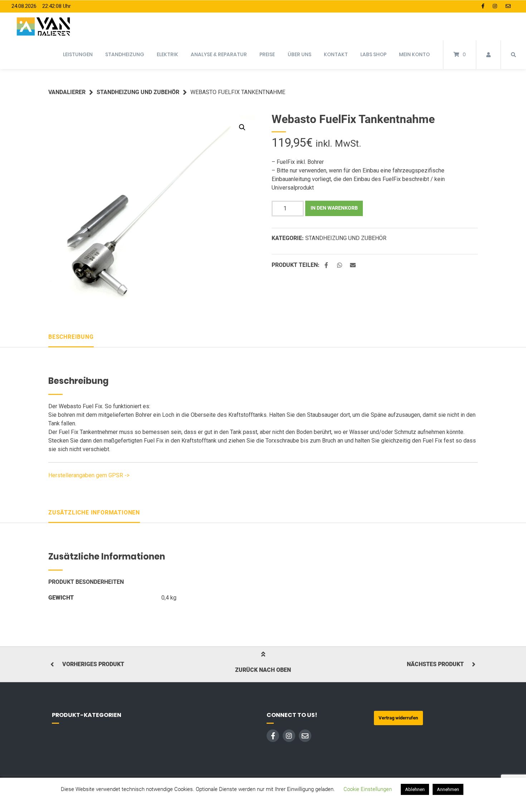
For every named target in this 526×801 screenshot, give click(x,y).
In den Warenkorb (334, 208)
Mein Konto (414, 54)
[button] (242, 127)
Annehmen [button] (448, 789)
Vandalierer (67, 92)
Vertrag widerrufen (398, 718)
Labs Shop (373, 54)
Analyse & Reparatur (219, 54)
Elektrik (167, 54)
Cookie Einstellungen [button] (368, 789)
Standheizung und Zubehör (138, 92)
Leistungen (78, 54)
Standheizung (124, 54)
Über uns (299, 54)
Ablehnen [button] (415, 789)
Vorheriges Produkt (93, 664)
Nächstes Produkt (435, 664)
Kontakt (336, 54)
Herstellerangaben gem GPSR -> (89, 475)
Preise (267, 54)
